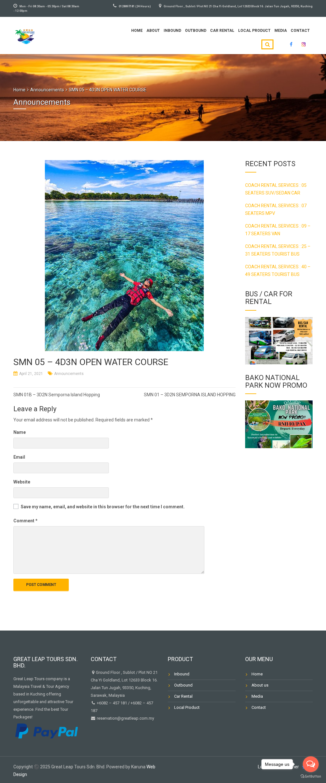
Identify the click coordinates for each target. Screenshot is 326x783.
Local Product (254, 30)
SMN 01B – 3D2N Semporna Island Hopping (56, 394)
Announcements (69, 373)
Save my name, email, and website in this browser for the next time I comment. (103, 506)
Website (21, 481)
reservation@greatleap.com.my (125, 718)
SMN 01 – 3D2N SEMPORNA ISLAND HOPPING (190, 394)
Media (280, 30)
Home (137, 30)
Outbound (195, 30)
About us (260, 685)
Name (19, 432)
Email (19, 457)
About (153, 30)
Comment (25, 520)
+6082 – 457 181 (112, 703)
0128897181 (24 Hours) (135, 6)
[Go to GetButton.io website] (311, 776)
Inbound (172, 30)
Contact (300, 30)
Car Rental (222, 30)
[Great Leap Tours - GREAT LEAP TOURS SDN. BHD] (24, 34)
